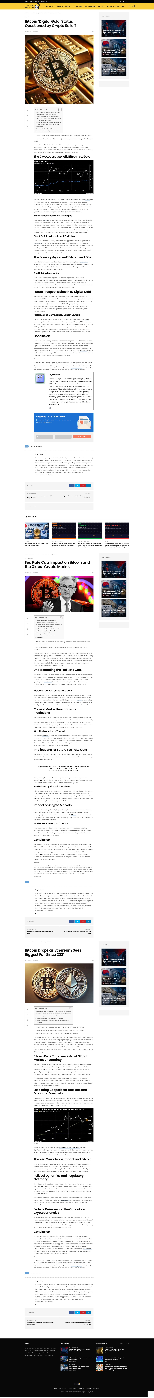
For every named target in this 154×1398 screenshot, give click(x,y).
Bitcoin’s (46, 1069)
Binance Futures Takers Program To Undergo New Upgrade (115, 1358)
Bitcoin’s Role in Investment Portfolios (48, 116)
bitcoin (33, 446)
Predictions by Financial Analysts (46, 630)
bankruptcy (65, 1200)
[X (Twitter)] (50, 408)
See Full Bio (53, 405)
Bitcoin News (77, 6)
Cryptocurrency (90, 6)
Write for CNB (62, 1388)
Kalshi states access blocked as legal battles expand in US (114, 32)
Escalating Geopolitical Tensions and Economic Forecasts (53, 1014)
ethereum (38, 1273)
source (36, 196)
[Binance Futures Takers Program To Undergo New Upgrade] (99, 1359)
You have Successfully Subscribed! (46, 131)
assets (87, 319)
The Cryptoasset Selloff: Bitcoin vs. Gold (48, 112)
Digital (79, 292)
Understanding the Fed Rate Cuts (46, 620)
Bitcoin (26, 17)
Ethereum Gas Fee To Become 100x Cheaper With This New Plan (114, 1350)
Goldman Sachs (39, 798)
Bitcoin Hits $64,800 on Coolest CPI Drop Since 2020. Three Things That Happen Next (63, 545)
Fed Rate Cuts (34, 882)
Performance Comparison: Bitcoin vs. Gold (49, 124)
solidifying (83, 350)
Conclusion (39, 126)
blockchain (84, 262)
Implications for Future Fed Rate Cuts (47, 629)
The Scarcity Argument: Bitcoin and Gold (48, 118)
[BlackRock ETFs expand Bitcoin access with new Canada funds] (37, 531)
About (55, 1388)
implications (44, 854)
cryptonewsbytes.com (76, 367)
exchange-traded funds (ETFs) (69, 1147)
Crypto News (28, 31)
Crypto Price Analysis (57, 541)
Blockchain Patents (63, 6)
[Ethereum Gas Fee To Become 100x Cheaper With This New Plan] (99, 1350)
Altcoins (101, 6)
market (45, 220)
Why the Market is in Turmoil (45, 626)
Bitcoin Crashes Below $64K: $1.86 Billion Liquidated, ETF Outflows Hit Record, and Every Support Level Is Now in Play (117, 545)
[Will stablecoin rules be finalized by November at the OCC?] (114, 67)
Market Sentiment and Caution (46, 635)
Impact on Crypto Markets (44, 633)
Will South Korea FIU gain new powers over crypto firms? (113, 51)
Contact (130, 6)
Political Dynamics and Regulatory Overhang (49, 1018)
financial (45, 735)
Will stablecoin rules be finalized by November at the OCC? (114, 70)
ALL (128, 1343)
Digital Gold (39, 446)
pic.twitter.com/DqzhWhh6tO (65, 768)
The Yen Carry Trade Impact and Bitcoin (48, 1016)
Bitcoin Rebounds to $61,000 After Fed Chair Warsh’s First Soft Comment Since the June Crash (90, 545)
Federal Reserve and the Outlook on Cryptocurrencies (52, 1020)
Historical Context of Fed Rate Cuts (47, 622)
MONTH (125, 1343)
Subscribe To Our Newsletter (45, 129)
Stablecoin (72, 1364)
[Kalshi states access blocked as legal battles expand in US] (114, 28)
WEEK (121, 1343)
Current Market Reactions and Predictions (49, 624)
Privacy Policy (72, 1388)
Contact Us (81, 1388)
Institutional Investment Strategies (47, 114)
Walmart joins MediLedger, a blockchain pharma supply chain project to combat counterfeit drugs (116, 1368)
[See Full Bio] (58, 404)
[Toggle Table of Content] (59, 109)
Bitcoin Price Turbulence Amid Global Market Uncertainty (53, 1011)
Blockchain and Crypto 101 (116, 6)
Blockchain (50, 6)
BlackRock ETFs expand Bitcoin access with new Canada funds (36, 544)
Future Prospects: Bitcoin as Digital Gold (48, 122)
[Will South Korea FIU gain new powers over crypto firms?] (114, 48)
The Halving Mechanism (44, 120)
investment (38, 243)
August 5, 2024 (73, 770)
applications (87, 1248)
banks (41, 780)
